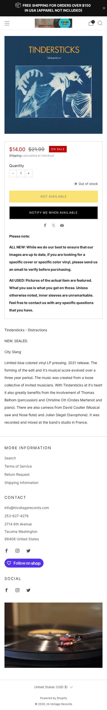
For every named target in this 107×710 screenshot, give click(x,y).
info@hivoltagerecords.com (26, 508)
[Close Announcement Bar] (104, 8)
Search (10, 458)
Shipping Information (21, 482)
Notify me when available (53, 212)
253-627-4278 (16, 516)
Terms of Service (18, 466)
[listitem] (53, 8)
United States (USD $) (51, 687)
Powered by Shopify (53, 698)
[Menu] (6, 23)
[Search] (100, 23)
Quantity (16, 165)
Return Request (17, 474)
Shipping (15, 155)
